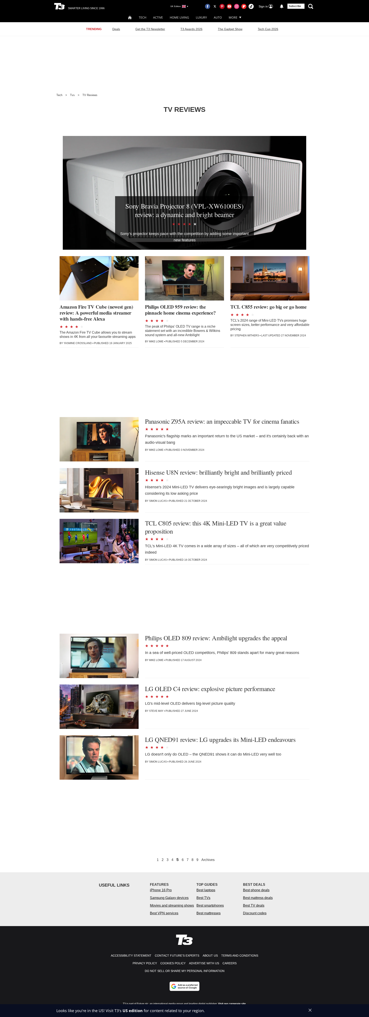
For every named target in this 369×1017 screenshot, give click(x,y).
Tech (142, 17)
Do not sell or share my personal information (184, 971)
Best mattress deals (258, 898)
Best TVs (203, 898)
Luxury (201, 17)
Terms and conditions (239, 955)
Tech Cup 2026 (268, 29)
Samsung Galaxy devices (169, 898)
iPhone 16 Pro (161, 890)
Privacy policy (145, 963)
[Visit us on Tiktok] (251, 6)
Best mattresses (208, 913)
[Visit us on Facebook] (207, 6)
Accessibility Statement (131, 955)
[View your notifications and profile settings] (281, 6)
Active (158, 17)
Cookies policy (173, 963)
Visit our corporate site (232, 1003)
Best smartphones (210, 905)
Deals (116, 29)
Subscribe (295, 6)
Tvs (72, 95)
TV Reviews (89, 95)
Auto (218, 17)
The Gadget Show (230, 29)
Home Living (179, 17)
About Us (210, 955)
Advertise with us (204, 963)
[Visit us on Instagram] (236, 6)
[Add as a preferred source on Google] (184, 986)
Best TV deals (253, 905)
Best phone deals (256, 890)
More (233, 17)
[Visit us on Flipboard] (243, 6)
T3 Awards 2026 (191, 29)
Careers (230, 963)
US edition (133, 1010)
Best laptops (205, 890)
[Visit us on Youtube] (229, 6)
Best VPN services (164, 913)
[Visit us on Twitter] (214, 6)
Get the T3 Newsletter (150, 29)
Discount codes (254, 913)
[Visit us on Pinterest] (222, 6)
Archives (208, 860)
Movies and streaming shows (172, 905)
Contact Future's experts (177, 955)
